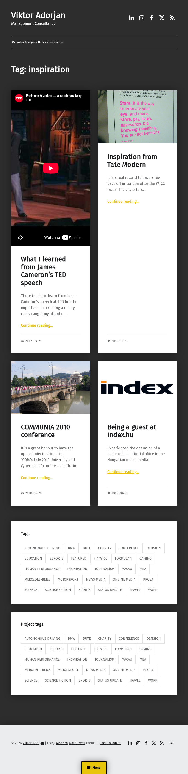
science (31, 590)
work (152, 590)
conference (129, 548)
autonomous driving (42, 548)
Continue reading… (37, 325)
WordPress (77, 743)
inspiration (77, 569)
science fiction (58, 590)
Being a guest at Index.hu (131, 431)
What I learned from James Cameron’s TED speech (43, 271)
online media (124, 579)
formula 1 (123, 558)
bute (87, 548)
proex (148, 579)
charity (104, 548)
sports (85, 590)
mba (143, 569)
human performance (42, 569)
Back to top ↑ (110, 743)
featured (78, 558)
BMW (71, 548)
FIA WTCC (100, 558)
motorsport (68, 579)
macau (127, 569)
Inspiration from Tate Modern (132, 161)
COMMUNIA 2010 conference (45, 431)
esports (57, 558)
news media (95, 579)
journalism (104, 569)
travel (135, 590)
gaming (145, 558)
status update (110, 590)
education (33, 558)
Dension (154, 548)
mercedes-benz (37, 579)
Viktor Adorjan (38, 15)
